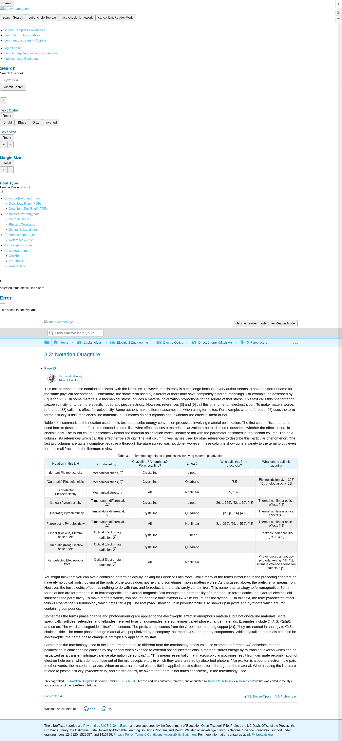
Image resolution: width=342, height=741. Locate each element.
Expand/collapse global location (295, 341)
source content (248, 681)
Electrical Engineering (132, 342)
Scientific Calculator (23, 229)
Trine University (68, 380)
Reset (7, 115)
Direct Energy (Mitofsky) (215, 342)
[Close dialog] (3, 303)
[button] (16, 261)
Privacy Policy (123, 734)
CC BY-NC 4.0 (127, 681)
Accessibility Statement (180, 734)
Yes (92, 709)
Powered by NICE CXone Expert (106, 725)
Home (64, 342)
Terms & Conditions (148, 734)
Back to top (51, 696)
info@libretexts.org (259, 734)
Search (51, 333)
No (109, 709)
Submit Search (13, 87)
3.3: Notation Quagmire (79, 681)
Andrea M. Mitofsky (71, 376)
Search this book (12, 73)
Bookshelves (93, 342)
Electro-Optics (173, 342)
